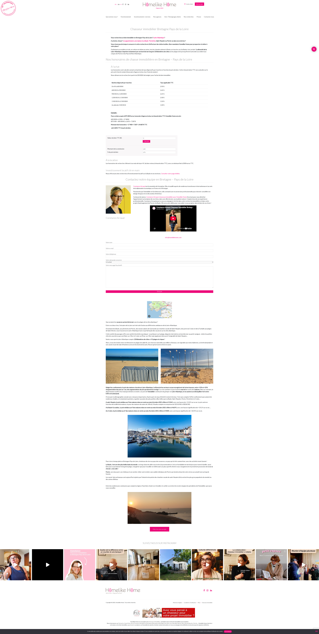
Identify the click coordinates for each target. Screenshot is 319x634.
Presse (199, 17)
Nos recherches (189, 17)
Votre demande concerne (114, 260)
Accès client (189, 4)
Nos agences (157, 17)
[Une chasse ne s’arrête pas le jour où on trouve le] (239, 564)
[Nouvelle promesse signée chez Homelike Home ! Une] (175, 564)
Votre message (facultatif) (114, 265)
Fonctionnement (126, 17)
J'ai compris (228, 631)
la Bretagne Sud (162, 623)
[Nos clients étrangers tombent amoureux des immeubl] (207, 564)
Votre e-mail (110, 248)
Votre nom (109, 242)
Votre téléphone (111, 254)
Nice (183, 623)
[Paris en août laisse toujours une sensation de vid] (15, 564)
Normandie (187, 623)
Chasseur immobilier (207, 602)
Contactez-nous (209, 17)
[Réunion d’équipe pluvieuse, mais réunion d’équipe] (303, 564)
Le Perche (194, 623)
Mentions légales (177, 602)
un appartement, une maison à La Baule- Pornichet (139, 41)
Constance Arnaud (139, 186)
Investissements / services (142, 17)
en (118, 4)
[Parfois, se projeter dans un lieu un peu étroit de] (271, 564)
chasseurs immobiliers (154, 621)
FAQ (199, 602)
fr (116, 4)
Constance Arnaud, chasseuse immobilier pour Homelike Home (166, 197)
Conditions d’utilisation (190, 602)
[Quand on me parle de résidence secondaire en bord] (79, 564)
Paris (120, 623)
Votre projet (199, 4)
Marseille (174, 623)
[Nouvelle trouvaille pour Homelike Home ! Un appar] (143, 564)
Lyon (170, 623)
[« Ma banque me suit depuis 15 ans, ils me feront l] (111, 564)
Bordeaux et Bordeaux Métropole (149, 623)
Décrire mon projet (159, 529)
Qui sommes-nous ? (112, 17)
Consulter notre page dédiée (170, 173)
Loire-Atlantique (158, 38)
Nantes (179, 623)
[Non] (316, 631)
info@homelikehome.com (173, 237)
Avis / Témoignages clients (172, 17)
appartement (130, 625)
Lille (168, 623)
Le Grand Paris (126, 623)
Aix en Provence (135, 623)
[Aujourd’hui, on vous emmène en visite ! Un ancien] (47, 564)
